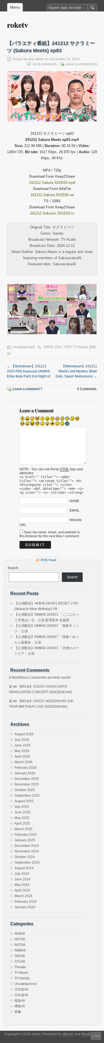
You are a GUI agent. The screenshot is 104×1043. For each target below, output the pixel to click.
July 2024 (21, 874)
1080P (47, 347)
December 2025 (26, 779)
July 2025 (21, 807)
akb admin (36, 59)
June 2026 (22, 745)
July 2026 (21, 740)
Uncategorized (25, 984)
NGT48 (19, 945)
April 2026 (22, 756)
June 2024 (22, 879)
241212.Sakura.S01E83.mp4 (52, 182)
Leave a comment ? (27, 389)
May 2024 (21, 885)
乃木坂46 (21, 989)
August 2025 (24, 801)
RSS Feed (48, 560)
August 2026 (24, 734)
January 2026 (24, 773)
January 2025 (24, 840)
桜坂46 (19, 1001)
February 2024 (25, 902)
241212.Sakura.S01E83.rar (52, 195)
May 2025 (21, 818)
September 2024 (27, 862)
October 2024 (24, 857)
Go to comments (44, 64)
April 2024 (22, 890)
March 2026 (23, 762)
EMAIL (75, 510)
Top (97, 1036)
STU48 (19, 961)
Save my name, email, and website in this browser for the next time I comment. (49, 534)
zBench (67, 1034)
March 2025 (23, 829)
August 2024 (24, 868)
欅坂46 (19, 1006)
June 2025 (22, 812)
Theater (20, 967)
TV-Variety (80, 347)
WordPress (89, 1034)
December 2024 (26, 846)
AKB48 (19, 934)
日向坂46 (21, 995)
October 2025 (24, 790)
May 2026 (21, 751)
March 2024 (23, 896)
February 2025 (25, 835)
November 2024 (26, 851)
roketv (17, 24)
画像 (17, 1012)
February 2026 (25, 768)
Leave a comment (78, 64)
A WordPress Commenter (28, 678)
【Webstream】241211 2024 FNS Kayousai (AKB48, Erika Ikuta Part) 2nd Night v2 (29, 371)
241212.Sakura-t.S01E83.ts (52, 213)
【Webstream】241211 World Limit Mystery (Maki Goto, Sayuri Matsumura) (76, 371)
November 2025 (26, 784)
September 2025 (27, 796)
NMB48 (20, 950)
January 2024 (24, 907)
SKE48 (19, 956)
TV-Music (21, 973)
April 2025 (22, 823)
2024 (58, 347)
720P (67, 347)
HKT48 (19, 939)
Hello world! (61, 678)
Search (12, 568)
